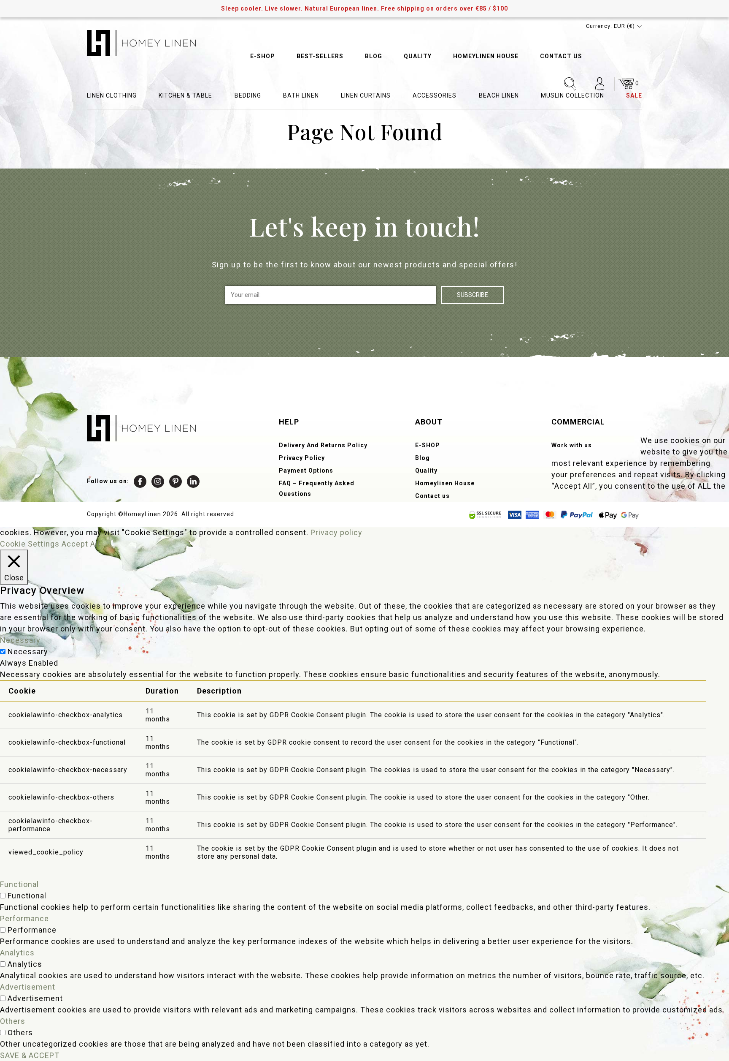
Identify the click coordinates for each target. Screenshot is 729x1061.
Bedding (248, 95)
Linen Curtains (366, 95)
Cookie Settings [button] (29, 543)
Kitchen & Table (185, 95)
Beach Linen (499, 95)
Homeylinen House (485, 56)
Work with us (571, 445)
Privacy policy (336, 532)
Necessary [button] (20, 640)
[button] (614, 26)
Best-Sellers (320, 56)
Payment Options (306, 470)
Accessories (434, 95)
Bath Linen (301, 95)
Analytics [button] (17, 952)
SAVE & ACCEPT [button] (29, 1055)
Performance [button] (24, 918)
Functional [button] (19, 884)
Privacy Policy (302, 457)
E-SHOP (262, 56)
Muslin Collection (572, 95)
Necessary (28, 651)
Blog (373, 56)
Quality (418, 56)
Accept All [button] (81, 543)
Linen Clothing (112, 95)
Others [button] (12, 1021)
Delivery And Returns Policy (323, 445)
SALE (634, 95)
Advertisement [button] (27, 986)
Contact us (561, 56)
